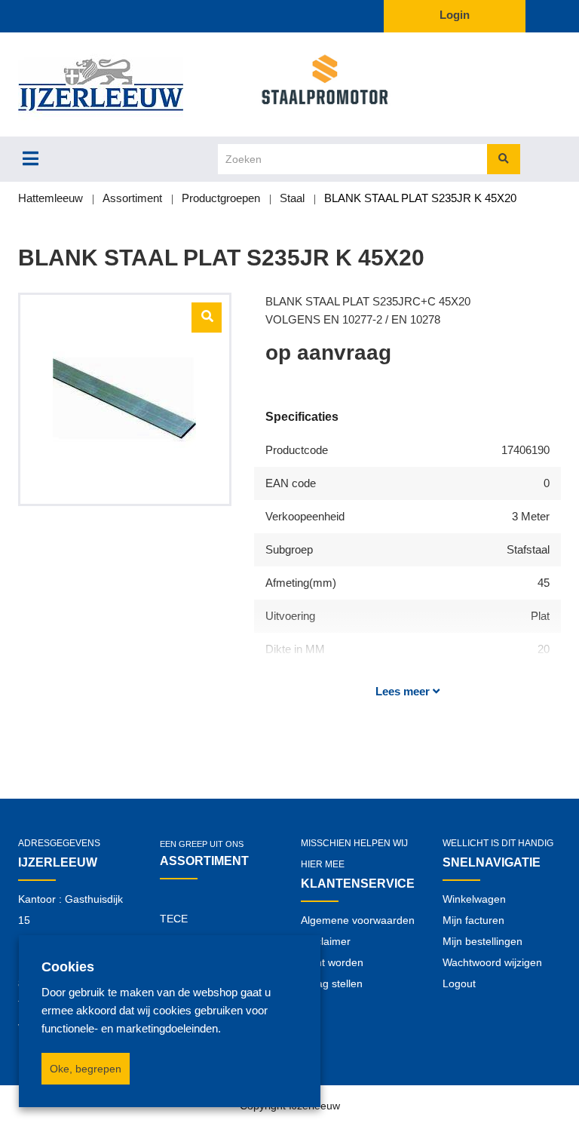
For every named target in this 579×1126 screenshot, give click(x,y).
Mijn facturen (473, 920)
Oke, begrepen (85, 1069)
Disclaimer (326, 941)
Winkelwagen (474, 899)
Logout (459, 983)
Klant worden (332, 962)
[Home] (124, 84)
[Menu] (30, 158)
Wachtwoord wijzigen (492, 962)
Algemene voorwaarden (358, 920)
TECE (174, 919)
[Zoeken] (503, 159)
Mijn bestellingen (482, 941)
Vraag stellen (332, 983)
